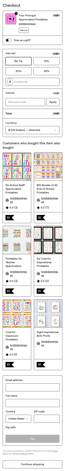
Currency (11, 122)
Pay (32, 438)
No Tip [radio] (18, 61)
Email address (14, 380)
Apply (53, 102)
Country (10, 411)
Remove (24, 30)
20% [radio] (19, 71)
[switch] (8, 40)
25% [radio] (46, 71)
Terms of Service (20, 453)
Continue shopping (32, 464)
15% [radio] (46, 61)
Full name (11, 395)
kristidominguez (27, 23)
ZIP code (39, 411)
